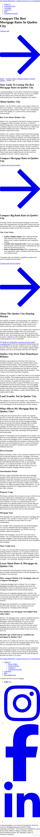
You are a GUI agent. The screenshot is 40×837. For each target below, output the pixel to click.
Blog (5, 12)
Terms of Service (13, 666)
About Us (7, 4)
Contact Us (7, 10)
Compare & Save (9, 6)
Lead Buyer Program (11, 13)
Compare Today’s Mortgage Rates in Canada (20, 79)
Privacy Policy (13, 664)
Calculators (7, 8)
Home (2, 79)
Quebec (2, 80)
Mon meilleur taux (10, 675)
